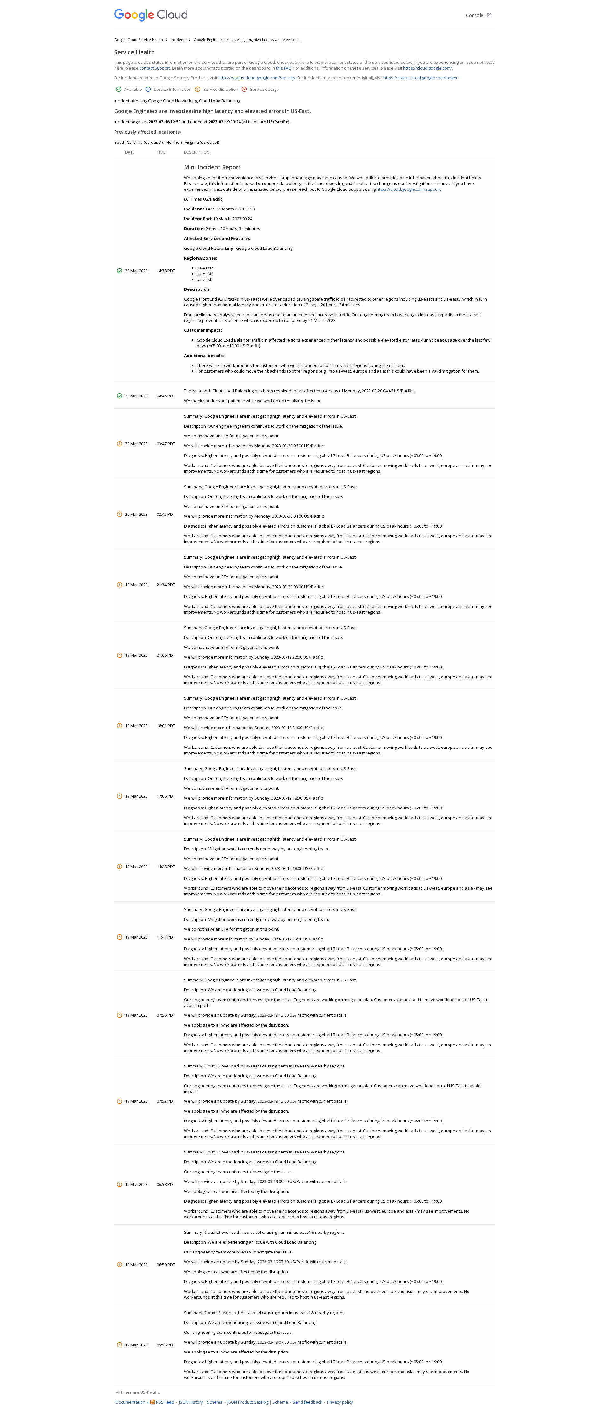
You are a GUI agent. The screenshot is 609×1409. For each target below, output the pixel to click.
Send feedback (307, 1402)
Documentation (130, 1402)
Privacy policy (340, 1402)
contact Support (155, 68)
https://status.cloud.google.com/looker (420, 78)
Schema (215, 1402)
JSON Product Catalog (247, 1402)
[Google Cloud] (150, 15)
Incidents (178, 39)
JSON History (191, 1402)
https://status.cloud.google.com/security (256, 78)
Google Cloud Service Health (138, 39)
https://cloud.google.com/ (427, 68)
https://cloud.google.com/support (409, 189)
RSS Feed (165, 1402)
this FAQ (283, 68)
